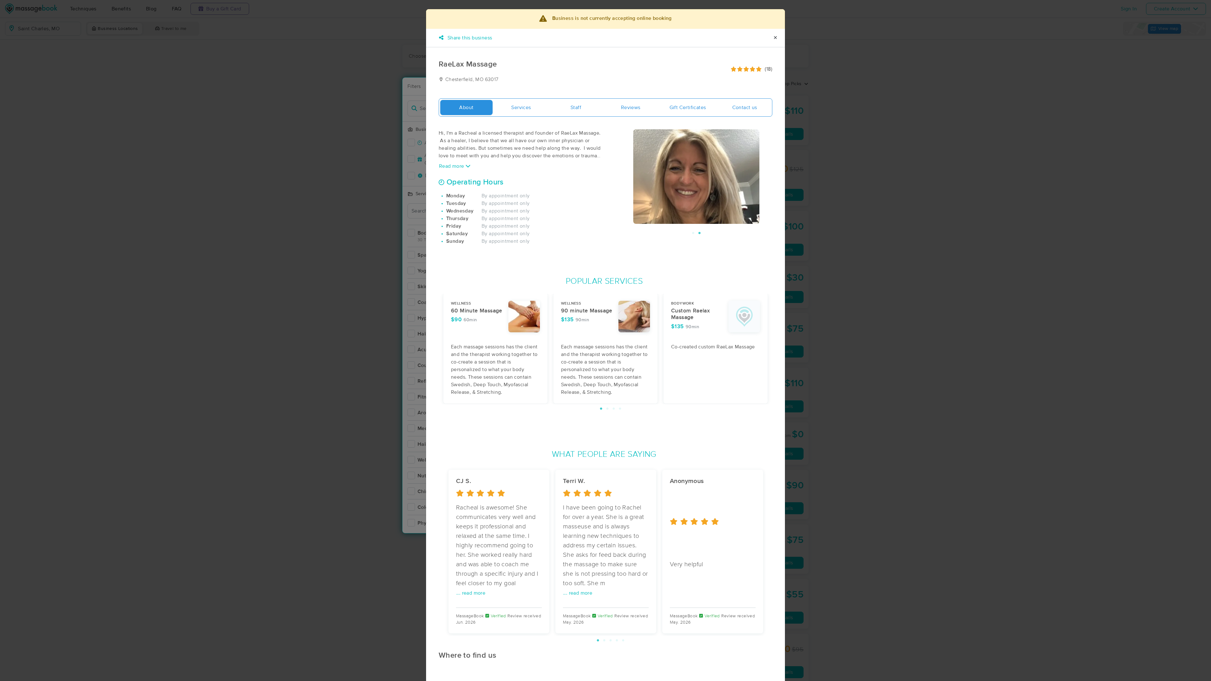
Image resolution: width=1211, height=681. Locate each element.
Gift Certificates (688, 107)
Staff (575, 107)
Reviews (631, 107)
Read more (452, 166)
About (466, 107)
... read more (470, 593)
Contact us (744, 107)
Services (521, 107)
